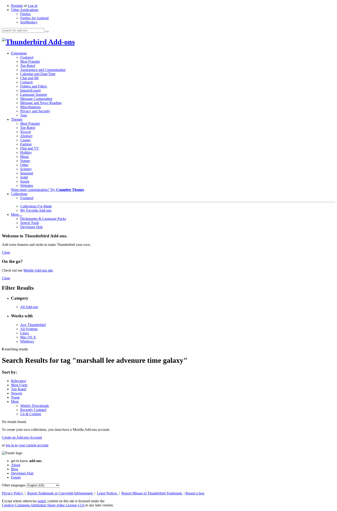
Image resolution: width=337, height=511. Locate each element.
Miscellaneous (30, 107)
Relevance (18, 381)
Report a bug (194, 493)
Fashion (26, 144)
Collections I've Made (36, 206)
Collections (19, 194)
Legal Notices (107, 493)
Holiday (26, 152)
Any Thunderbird (33, 325)
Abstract (26, 136)
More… (16, 214)
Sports (24, 181)
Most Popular (30, 61)
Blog (14, 469)
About (15, 465)
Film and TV (29, 148)
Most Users (19, 385)
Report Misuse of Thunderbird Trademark (152, 493)
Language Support (33, 95)
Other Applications (24, 10)
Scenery (26, 169)
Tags (23, 115)
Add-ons (61, 42)
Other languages (13, 485)
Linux (24, 333)
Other (24, 165)
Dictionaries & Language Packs (43, 219)
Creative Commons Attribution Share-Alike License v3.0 (43, 505)
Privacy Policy (13, 493)
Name (15, 397)
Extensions (19, 53)
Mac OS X (28, 337)
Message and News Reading (40, 103)
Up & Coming (30, 414)
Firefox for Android (34, 18)
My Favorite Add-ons (35, 210)
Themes (16, 119)
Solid (24, 177)
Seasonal (26, 173)
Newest (25, 132)
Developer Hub (31, 227)
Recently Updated (33, 410)
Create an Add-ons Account (22, 437)
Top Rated (27, 66)
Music (24, 157)
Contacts (26, 82)
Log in (32, 6)
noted (42, 501)
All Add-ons (29, 307)
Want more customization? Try (47, 190)
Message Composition (36, 99)
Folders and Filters (33, 86)
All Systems (29, 329)
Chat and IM (29, 78)
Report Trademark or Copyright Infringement (60, 493)
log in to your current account (27, 445)
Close (6, 252)
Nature (25, 161)
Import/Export (30, 90)
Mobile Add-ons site (38, 270)
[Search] (47, 31)
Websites (26, 185)
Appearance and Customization (43, 70)
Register (17, 6)
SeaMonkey (29, 22)
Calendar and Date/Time (37, 74)
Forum (16, 477)
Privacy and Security (35, 111)
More (15, 401)
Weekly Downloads (34, 406)
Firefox (25, 14)
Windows (27, 341)
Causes (25, 140)
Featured (26, 57)
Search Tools (29, 223)
